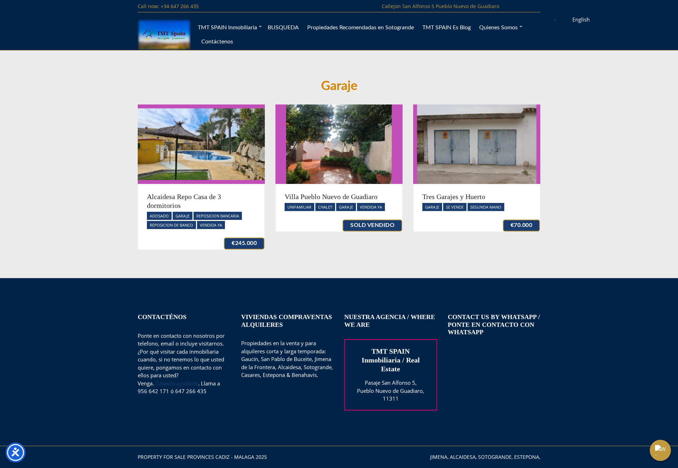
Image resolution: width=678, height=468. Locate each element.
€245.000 (244, 243)
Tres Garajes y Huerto (453, 196)
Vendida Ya (211, 225)
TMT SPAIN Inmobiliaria (227, 27)
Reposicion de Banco (171, 225)
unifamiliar (299, 207)
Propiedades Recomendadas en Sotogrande (360, 27)
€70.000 (522, 225)
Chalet (325, 207)
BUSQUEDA (283, 27)
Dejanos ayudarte (176, 383)
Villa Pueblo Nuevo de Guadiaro (331, 196)
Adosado (159, 215)
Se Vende (455, 207)
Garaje (183, 215)
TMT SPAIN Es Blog (446, 27)
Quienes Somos (498, 27)
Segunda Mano (485, 207)
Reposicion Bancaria (217, 215)
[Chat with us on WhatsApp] (660, 450)
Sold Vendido (372, 225)
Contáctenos (217, 41)
